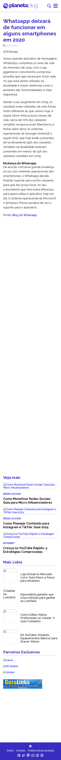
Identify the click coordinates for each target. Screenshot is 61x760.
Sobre (10, 750)
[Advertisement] (30, 347)
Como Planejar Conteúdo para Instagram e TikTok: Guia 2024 (26, 525)
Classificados (22, 688)
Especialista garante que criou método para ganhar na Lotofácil (37, 598)
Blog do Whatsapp (24, 215)
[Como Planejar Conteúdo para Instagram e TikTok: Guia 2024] (30, 511)
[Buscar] (49, 6)
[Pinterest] (28, 755)
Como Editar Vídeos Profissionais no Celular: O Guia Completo (37, 618)
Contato (20, 750)
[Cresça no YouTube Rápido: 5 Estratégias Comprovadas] (30, 535)
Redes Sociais (12, 494)
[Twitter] (23, 755)
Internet (9, 543)
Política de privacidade (41, 750)
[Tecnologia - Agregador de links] (22, 686)
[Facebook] (42, 755)
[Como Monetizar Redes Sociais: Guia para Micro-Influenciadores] (30, 486)
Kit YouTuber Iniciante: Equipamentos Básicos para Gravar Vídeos (38, 638)
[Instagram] (19, 755)
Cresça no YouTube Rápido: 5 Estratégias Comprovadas (25, 550)
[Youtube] (33, 755)
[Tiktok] (38, 755)
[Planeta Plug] (20, 7)
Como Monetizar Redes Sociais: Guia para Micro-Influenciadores (27, 500)
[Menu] (55, 6)
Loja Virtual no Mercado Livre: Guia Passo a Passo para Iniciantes (37, 577)
